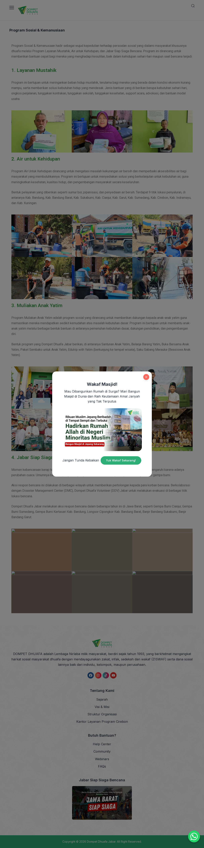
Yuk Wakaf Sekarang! (121, 460)
